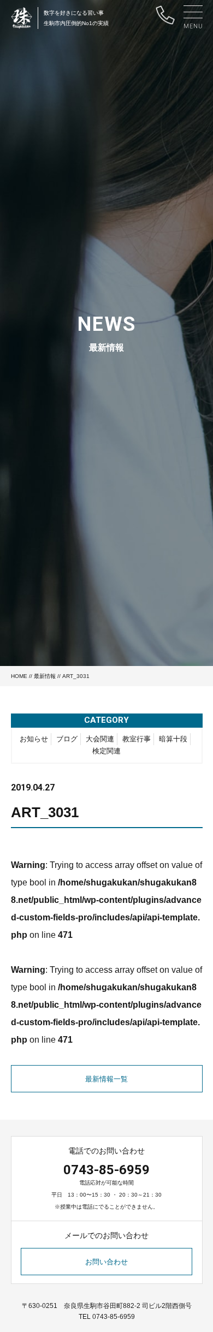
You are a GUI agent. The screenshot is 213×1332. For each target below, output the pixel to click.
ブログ (67, 739)
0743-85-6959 (106, 1170)
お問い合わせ (106, 1262)
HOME (19, 676)
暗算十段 (173, 739)
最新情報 (45, 676)
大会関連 (100, 739)
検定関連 (106, 751)
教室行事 (136, 739)
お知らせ (34, 739)
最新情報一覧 (106, 1079)
